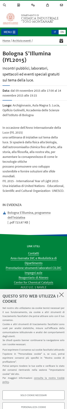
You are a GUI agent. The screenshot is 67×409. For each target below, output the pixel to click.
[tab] (55, 31)
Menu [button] (8, 32)
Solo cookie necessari (33, 395)
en (62, 32)
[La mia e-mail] (62, 5)
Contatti (33, 253)
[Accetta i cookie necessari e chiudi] (61, 295)
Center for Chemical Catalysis (33, 282)
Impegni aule (33, 273)
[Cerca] (5, 5)
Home (6, 41)
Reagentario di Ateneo (33, 277)
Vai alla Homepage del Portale (11, 18)
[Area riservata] (48, 5)
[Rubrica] (19, 5)
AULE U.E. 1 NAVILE (33, 287)
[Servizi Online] (33, 5)
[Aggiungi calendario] (61, 41)
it (55, 32)
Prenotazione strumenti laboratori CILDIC (33, 268)
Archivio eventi (22, 41)
